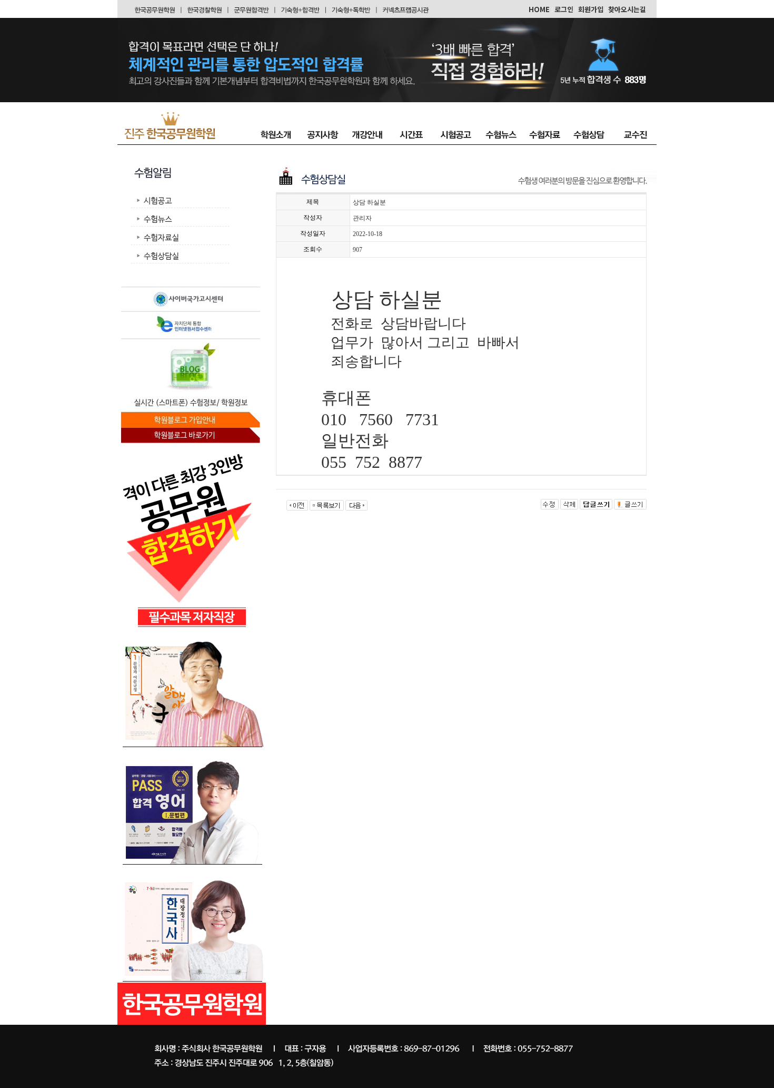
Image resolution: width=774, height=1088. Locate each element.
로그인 (563, 9)
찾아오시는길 (627, 9)
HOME (539, 9)
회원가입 (590, 9)
